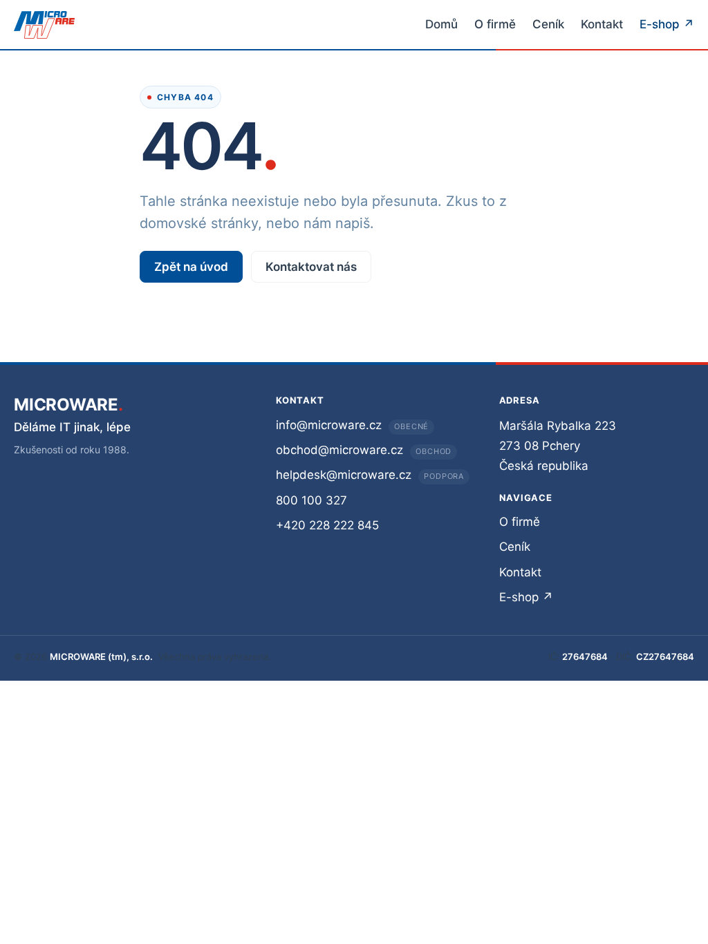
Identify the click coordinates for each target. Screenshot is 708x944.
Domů (441, 24)
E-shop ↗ (667, 24)
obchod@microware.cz (339, 450)
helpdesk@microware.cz (343, 475)
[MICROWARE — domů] (44, 25)
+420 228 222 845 (327, 525)
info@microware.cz (329, 425)
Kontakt (602, 24)
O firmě (495, 24)
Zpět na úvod (191, 267)
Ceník (548, 24)
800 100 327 (311, 500)
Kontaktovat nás (311, 267)
